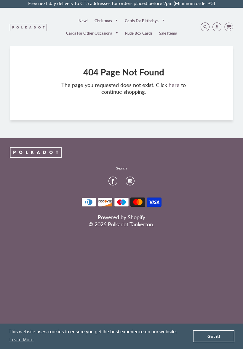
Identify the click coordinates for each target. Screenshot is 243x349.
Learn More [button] (21, 339)
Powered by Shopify (121, 217)
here (174, 85)
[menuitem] (83, 20)
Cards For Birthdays (142, 20)
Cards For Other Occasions (89, 33)
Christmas (104, 20)
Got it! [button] (213, 336)
